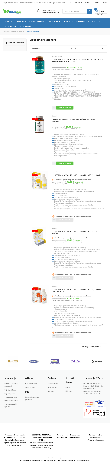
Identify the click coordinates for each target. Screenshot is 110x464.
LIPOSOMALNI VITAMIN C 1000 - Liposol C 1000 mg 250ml (76, 175)
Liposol (54, 172)
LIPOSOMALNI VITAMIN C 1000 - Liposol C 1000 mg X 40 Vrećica (75, 232)
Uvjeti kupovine (10, 394)
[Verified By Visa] (99, 404)
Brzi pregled (54, 108)
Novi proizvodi (52, 387)
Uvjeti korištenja (10, 390)
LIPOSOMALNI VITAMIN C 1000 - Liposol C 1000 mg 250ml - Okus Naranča (76, 290)
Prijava (68, 387)
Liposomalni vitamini (14, 43)
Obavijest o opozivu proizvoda (32, 398)
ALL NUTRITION (57, 56)
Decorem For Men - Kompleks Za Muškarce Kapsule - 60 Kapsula (75, 120)
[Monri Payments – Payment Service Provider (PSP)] (94, 412)
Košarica (96, 2)
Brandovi (51, 391)
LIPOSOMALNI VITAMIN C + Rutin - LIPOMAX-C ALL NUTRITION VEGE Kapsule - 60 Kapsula (77, 60)
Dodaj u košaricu (65, 107)
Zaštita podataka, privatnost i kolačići (11, 399)
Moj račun (78, 2)
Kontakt (87, 2)
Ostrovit (54, 116)
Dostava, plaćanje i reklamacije (11, 385)
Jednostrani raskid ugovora (11, 405)
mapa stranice (30, 387)
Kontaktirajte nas (31, 384)
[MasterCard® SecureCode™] (89, 404)
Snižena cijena (53, 384)
